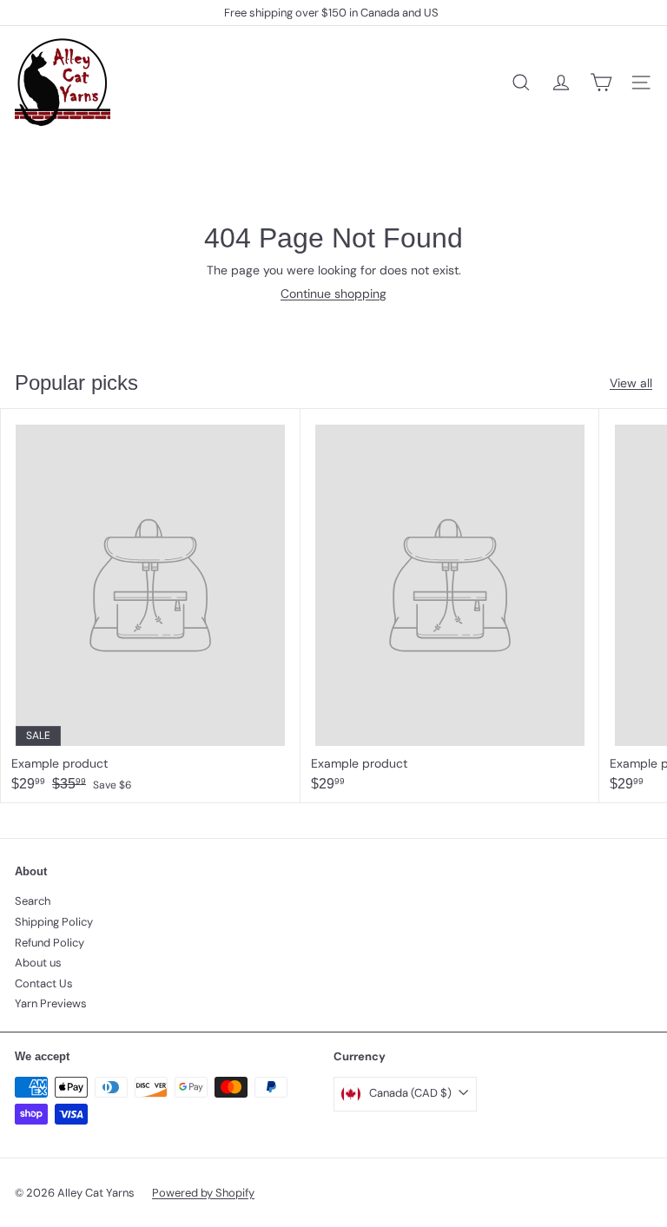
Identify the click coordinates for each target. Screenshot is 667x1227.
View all (631, 383)
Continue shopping (333, 293)
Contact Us (44, 983)
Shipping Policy (54, 921)
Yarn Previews (51, 1003)
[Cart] (601, 82)
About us (38, 962)
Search (32, 901)
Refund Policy (49, 942)
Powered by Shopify (203, 1192)
